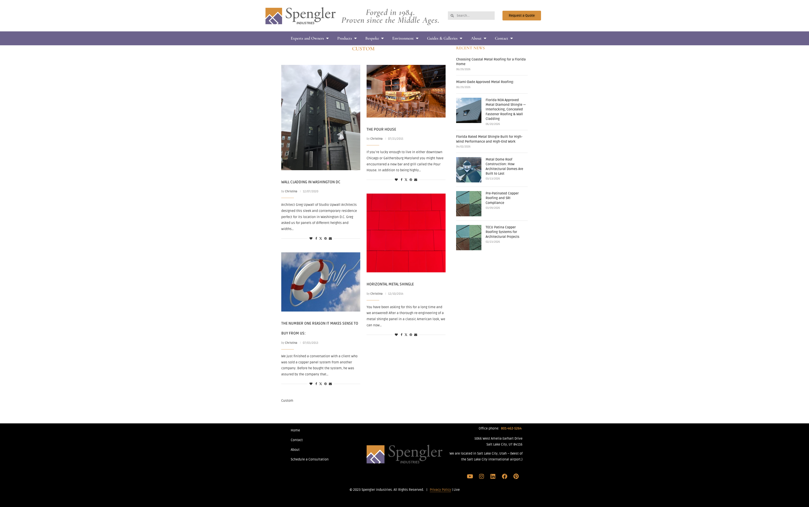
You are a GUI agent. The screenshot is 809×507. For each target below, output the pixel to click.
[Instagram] (481, 476)
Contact (501, 38)
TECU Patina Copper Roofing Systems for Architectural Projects (502, 232)
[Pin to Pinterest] (325, 239)
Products (344, 38)
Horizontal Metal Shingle (390, 284)
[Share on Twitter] (320, 239)
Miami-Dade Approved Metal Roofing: (485, 82)
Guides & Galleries (442, 38)
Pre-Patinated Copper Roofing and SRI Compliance (502, 198)
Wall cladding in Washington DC (310, 182)
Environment (403, 38)
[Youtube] (470, 476)
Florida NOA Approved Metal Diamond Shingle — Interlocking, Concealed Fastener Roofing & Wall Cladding (506, 109)
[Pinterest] (516, 476)
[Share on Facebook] (316, 239)
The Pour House (381, 129)
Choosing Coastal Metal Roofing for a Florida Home (491, 61)
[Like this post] (310, 239)
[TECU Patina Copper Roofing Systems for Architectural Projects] (468, 237)
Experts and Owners (307, 38)
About (476, 38)
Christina (291, 191)
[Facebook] (504, 476)
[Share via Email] (330, 239)
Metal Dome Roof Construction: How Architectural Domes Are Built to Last (504, 166)
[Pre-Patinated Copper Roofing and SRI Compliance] (468, 203)
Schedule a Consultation (310, 459)
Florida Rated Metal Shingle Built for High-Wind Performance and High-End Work (489, 139)
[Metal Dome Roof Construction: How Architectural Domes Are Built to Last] (468, 169)
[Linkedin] (493, 476)
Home (295, 430)
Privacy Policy (440, 490)
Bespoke (372, 38)
